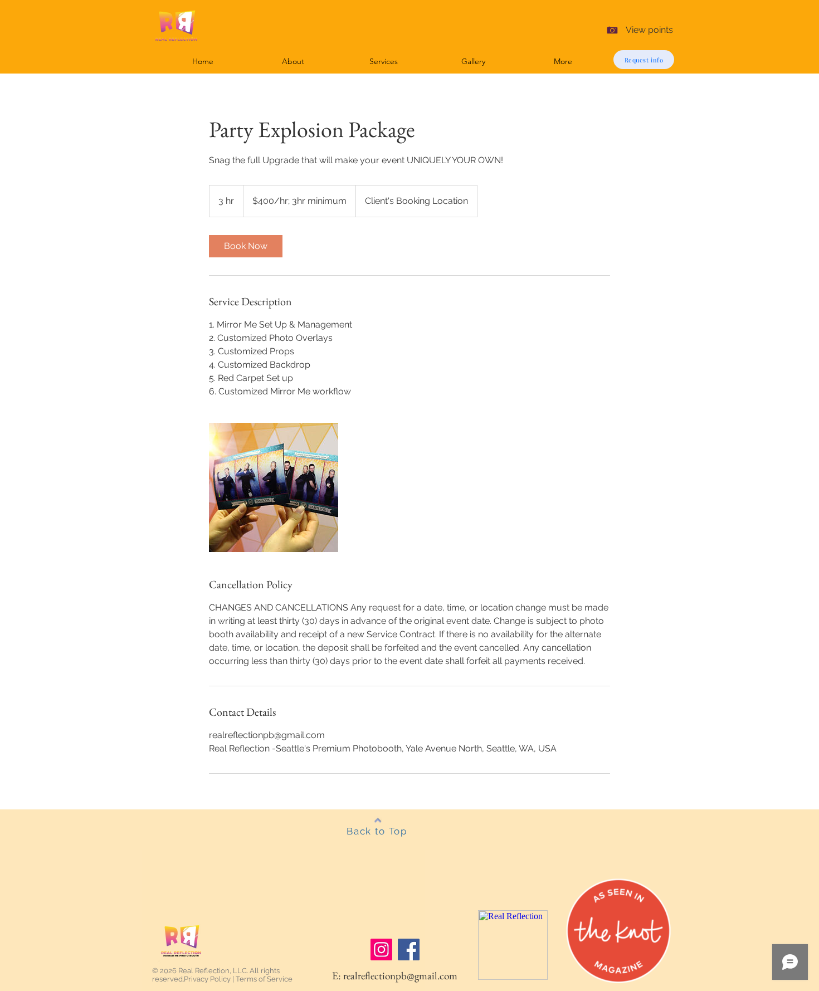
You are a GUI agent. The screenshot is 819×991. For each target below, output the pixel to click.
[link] (245, 246)
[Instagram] (381, 949)
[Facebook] (409, 949)
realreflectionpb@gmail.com (400, 976)
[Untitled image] (273, 487)
